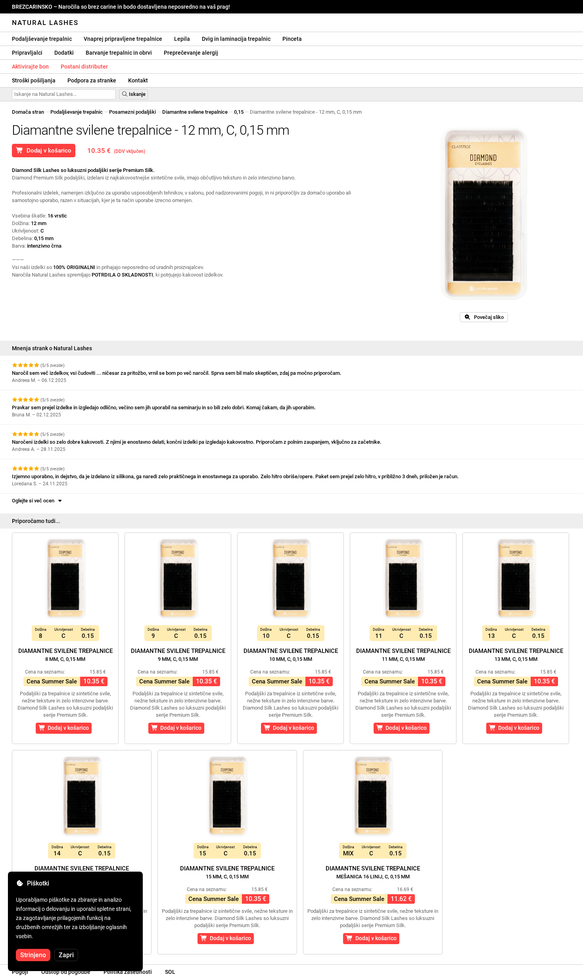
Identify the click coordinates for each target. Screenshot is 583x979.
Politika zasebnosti (128, 972)
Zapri (66, 955)
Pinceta (292, 39)
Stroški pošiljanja (34, 80)
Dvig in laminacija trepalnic (236, 39)
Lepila (182, 39)
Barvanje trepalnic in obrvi (119, 53)
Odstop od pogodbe (65, 972)
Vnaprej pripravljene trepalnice (123, 39)
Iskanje (137, 94)
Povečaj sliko (487, 317)
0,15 (239, 112)
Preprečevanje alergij (191, 53)
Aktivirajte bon (30, 66)
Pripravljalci (27, 53)
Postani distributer (84, 66)
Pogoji (20, 972)
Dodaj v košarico (47, 150)
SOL (170, 972)
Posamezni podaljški (132, 112)
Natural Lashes (45, 23)
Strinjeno (33, 955)
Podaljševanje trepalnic (42, 39)
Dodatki (64, 53)
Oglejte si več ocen (34, 501)
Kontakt (138, 80)
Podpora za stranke (91, 80)
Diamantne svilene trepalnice (195, 112)
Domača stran (28, 112)
